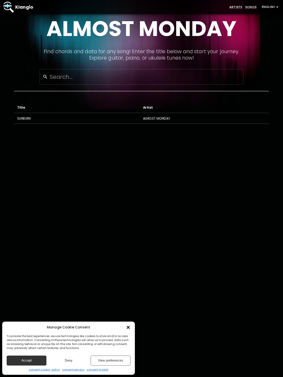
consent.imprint (97, 369)
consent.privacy (73, 369)
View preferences (110, 360)
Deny (69, 360)
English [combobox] (268, 7)
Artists (235, 7)
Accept (26, 360)
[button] (128, 327)
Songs (250, 7)
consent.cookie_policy (44, 369)
